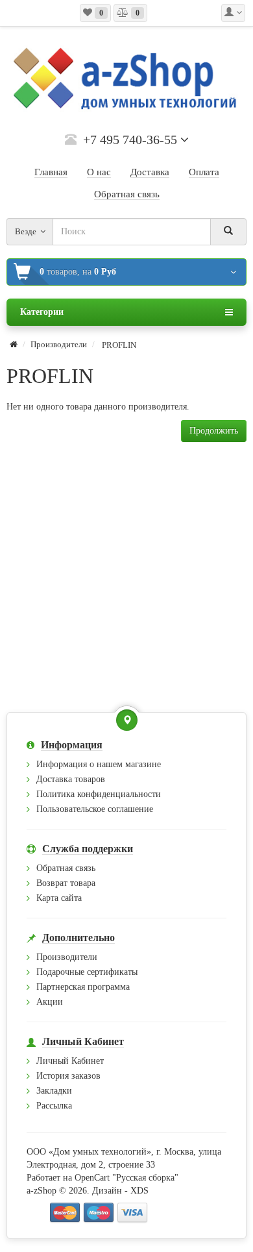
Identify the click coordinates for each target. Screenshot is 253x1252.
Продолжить (213, 431)
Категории (42, 312)
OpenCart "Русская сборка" (126, 1178)
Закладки (54, 1091)
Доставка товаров (70, 779)
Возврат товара (65, 883)
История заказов (68, 1076)
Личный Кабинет (70, 1061)
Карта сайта (59, 898)
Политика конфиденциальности (98, 794)
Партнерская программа (83, 987)
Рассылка (54, 1106)
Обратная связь (65, 868)
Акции (49, 1002)
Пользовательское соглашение (94, 809)
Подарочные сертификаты (87, 972)
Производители (58, 344)
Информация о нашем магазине (98, 764)
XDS (139, 1191)
